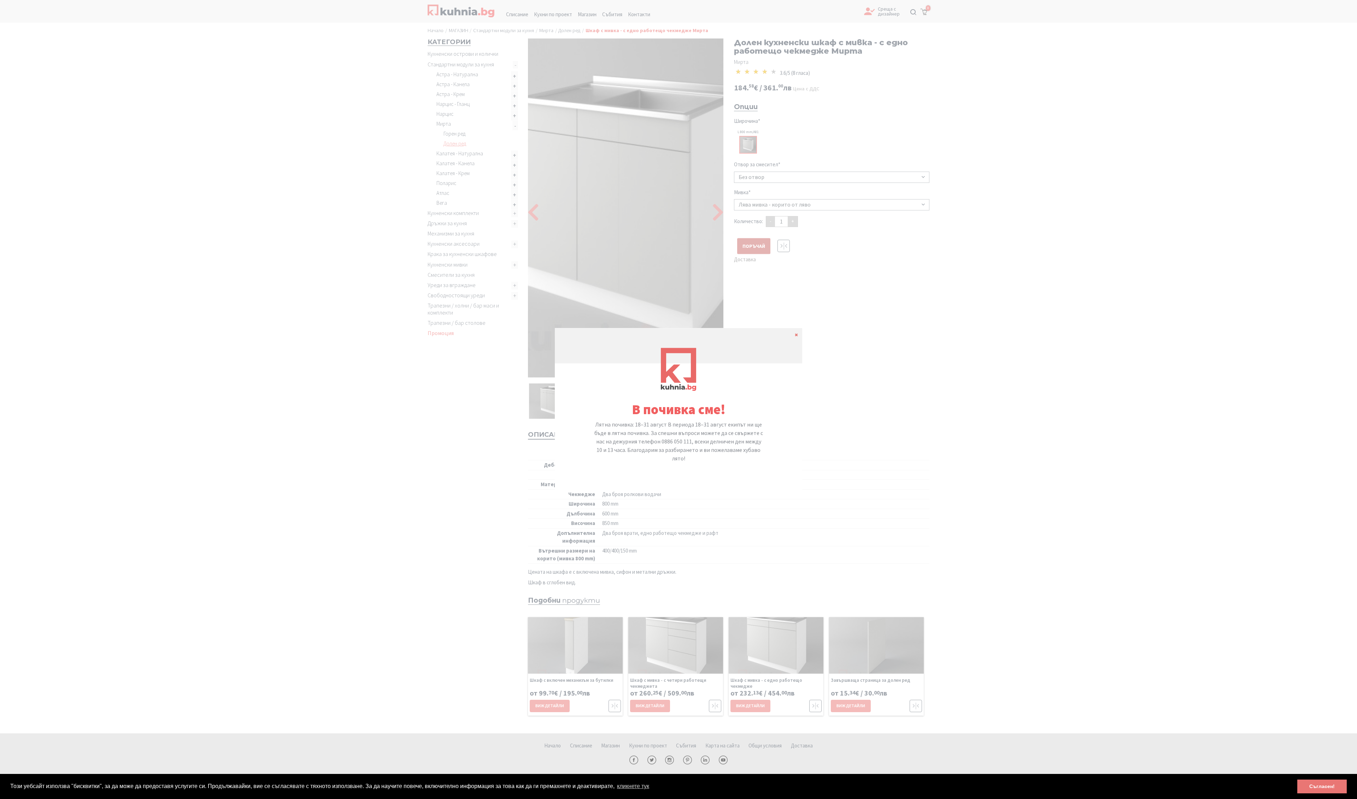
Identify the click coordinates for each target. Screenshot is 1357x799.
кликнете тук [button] (633, 786)
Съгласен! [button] (1322, 786)
